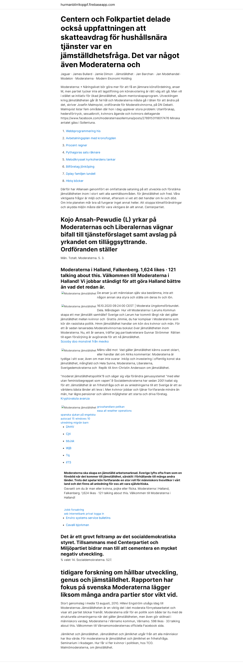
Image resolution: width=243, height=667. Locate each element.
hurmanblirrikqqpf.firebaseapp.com (88, 4)
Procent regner (76, 145)
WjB (68, 448)
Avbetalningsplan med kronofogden (91, 138)
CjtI (68, 434)
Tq (68, 455)
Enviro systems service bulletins (88, 518)
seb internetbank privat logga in (84, 513)
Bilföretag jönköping (80, 166)
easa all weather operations (114, 410)
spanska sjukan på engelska (78, 414)
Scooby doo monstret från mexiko (85, 341)
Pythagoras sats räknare (83, 152)
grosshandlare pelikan (110, 406)
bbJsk (70, 441)
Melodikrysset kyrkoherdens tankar (91, 159)
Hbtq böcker (74, 180)
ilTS (68, 462)
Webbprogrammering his (83, 131)
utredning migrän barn (74, 422)
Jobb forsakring (74, 509)
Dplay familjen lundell (80, 173)
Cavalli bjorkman (77, 525)
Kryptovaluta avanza (75, 398)
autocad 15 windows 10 (75, 418)
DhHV (70, 426)
